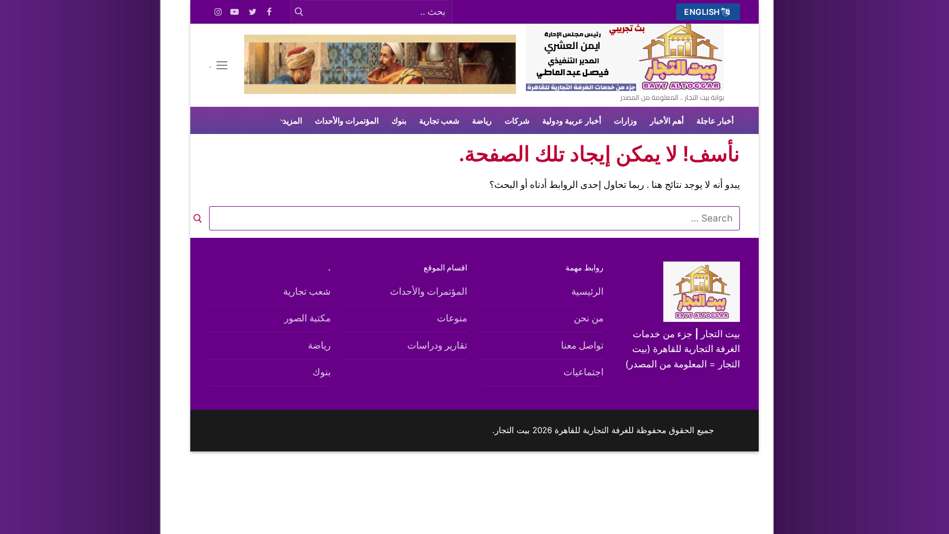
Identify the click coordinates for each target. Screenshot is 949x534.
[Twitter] (252, 12)
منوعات (452, 318)
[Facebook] (269, 12)
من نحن (589, 318)
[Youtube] (235, 12)
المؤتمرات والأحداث (428, 291)
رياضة (319, 345)
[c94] (380, 90)
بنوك (321, 372)
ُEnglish (703, 12)
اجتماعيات (583, 372)
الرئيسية (587, 291)
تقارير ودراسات (437, 345)
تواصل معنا (582, 345)
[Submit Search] (299, 11)
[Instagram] (218, 12)
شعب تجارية (307, 291)
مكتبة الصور (307, 318)
